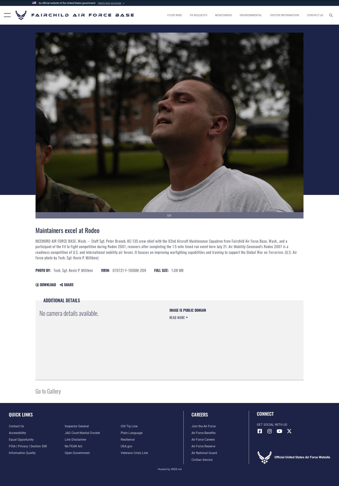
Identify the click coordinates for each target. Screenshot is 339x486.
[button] (111, 3)
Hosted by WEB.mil (169, 469)
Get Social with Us (272, 425)
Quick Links (21, 414)
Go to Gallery (48, 391)
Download (47, 284)
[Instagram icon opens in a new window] (269, 431)
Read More (178, 317)
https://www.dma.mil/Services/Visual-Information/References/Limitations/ (216, 342)
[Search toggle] (331, 15)
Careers (199, 414)
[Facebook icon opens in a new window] (260, 431)
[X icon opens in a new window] (289, 431)
